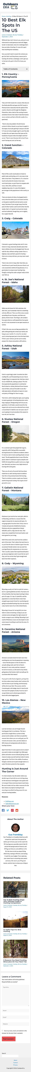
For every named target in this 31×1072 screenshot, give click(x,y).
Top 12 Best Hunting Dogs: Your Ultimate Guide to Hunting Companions (13, 901)
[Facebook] (3, 810)
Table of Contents (10, 69)
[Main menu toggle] (27, 6)
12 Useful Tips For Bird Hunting (12, 930)
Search (4, 1053)
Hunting (8, 16)
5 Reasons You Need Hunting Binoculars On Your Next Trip (15, 961)
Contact (15, 1062)
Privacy (15, 1065)
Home (3, 16)
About (15, 1060)
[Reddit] (17, 810)
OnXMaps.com (9, 801)
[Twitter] (7, 810)
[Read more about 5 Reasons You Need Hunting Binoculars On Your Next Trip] (15, 948)
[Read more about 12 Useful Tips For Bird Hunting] (15, 919)
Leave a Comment (7, 35)
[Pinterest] (12, 810)
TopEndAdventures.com (12, 803)
